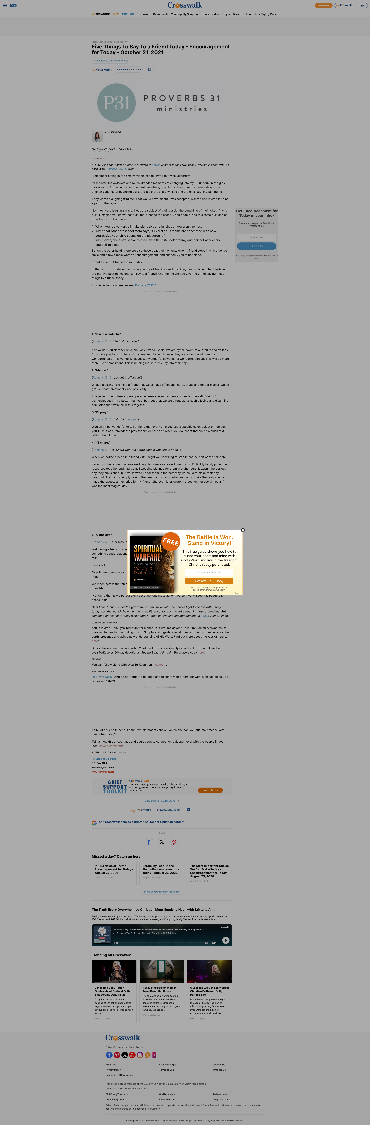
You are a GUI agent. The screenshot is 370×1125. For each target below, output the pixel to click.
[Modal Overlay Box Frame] (185, 562)
